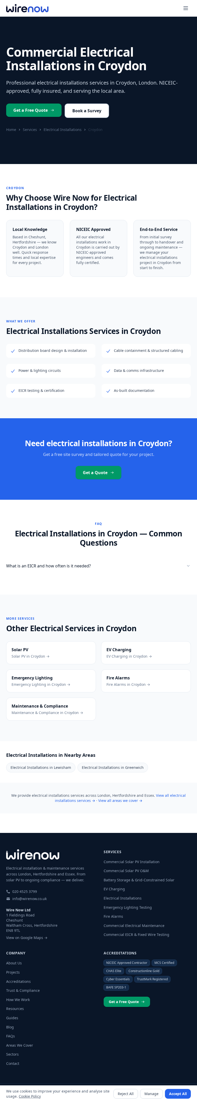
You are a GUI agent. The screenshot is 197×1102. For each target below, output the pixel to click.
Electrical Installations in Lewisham (41, 767)
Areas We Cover (19, 1045)
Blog (10, 1027)
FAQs (10, 1036)
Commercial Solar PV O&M (126, 870)
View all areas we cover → (120, 800)
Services (30, 129)
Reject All (126, 1093)
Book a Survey (86, 111)
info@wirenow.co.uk (29, 898)
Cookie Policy (30, 1096)
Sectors (12, 1054)
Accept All (178, 1093)
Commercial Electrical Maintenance (134, 925)
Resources (15, 1008)
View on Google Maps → (26, 937)
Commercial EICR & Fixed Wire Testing (136, 934)
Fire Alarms (113, 916)
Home (11, 129)
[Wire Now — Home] (27, 8)
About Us (14, 963)
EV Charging (114, 888)
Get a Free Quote (30, 110)
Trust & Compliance (23, 990)
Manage (151, 1093)
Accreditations (18, 981)
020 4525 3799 (24, 891)
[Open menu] (186, 8)
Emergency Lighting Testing (128, 907)
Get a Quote (95, 472)
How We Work (18, 999)
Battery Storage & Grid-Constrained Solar (139, 879)
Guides (12, 1017)
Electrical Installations (63, 129)
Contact (12, 1063)
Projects (13, 972)
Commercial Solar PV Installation (132, 861)
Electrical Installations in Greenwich (113, 767)
